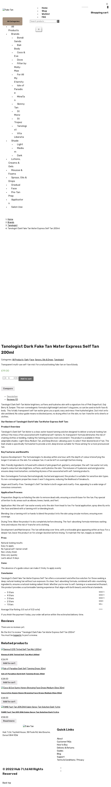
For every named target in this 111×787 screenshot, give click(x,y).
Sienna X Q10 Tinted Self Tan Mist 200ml (20, 655)
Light (20, 144)
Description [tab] (12, 396)
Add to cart (26, 379)
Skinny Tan (19, 105)
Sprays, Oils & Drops (17, 179)
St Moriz (17, 113)
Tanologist (20, 128)
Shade (14, 140)
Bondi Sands (19, 39)
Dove (20, 59)
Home (44, 8)
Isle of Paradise (19, 89)
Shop (44, 11)
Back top (7, 783)
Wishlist (46, 14)
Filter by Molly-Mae (20, 67)
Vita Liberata (19, 135)
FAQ (44, 17)
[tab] (58, 396)
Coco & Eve (19, 54)
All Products (13, 28)
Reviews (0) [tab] (12, 399)
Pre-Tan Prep (14, 194)
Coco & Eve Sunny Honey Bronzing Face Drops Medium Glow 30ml (31, 693)
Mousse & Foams (15, 172)
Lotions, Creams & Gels (14, 163)
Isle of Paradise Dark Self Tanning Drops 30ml (23, 674)
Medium (19, 150)
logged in (17, 635)
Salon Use (17, 206)
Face (14, 188)
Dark (19, 155)
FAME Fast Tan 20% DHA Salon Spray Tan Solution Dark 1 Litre (30, 712)
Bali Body (17, 47)
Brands (15, 33)
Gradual (15, 184)
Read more (8, 721)
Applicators (15, 201)
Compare (8, 388)
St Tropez (18, 120)
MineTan (19, 98)
